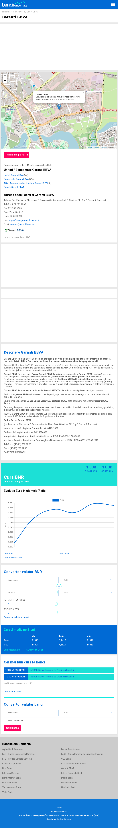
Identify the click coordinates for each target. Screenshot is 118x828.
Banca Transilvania (70, 749)
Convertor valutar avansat (16, 617)
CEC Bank (66, 759)
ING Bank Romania (11, 773)
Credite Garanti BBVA (14, 187)
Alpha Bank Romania (12, 749)
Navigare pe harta (17, 154)
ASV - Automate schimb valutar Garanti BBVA (26, 183)
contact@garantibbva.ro (22, 224)
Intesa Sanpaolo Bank (71, 773)
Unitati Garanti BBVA (14, 175)
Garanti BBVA (67, 768)
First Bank (7, 768)
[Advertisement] (59, 47)
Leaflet (89, 147)
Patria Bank (67, 778)
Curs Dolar (64, 553)
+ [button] (5, 76)
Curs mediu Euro (12, 650)
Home (4, 12)
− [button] (5, 80)
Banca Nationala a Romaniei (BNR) (84, 815)
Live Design (59, 819)
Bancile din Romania (16, 12)
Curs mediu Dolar (34, 650)
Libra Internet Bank (11, 778)
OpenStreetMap (101, 147)
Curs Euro (8, 553)
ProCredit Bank (9, 782)
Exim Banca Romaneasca (73, 763)
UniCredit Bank (68, 787)
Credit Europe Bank (11, 763)
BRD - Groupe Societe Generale (17, 759)
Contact (59, 807)
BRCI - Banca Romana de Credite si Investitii (82, 754)
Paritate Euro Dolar (13, 557)
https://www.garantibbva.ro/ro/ (24, 220)
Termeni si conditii (59, 811)
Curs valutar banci (12, 691)
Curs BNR (14, 477)
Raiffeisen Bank (69, 782)
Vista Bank (7, 792)
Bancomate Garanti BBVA (16, 179)
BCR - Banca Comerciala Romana (18, 754)
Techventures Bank (11, 787)
